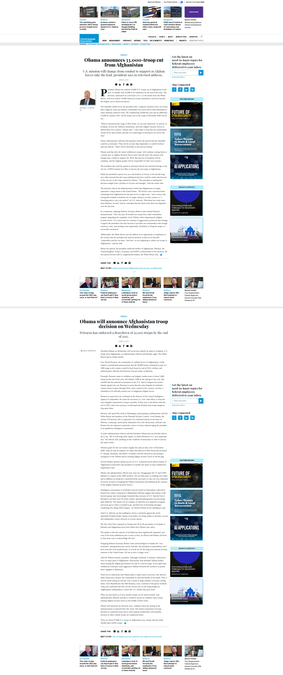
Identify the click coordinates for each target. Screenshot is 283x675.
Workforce (169, 41)
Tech (145, 41)
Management (114, 41)
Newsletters (181, 37)
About (170, 37)
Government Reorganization (98, 44)
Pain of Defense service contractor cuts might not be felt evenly (137, 637)
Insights (183, 41)
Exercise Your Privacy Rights (195, 2)
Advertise (193, 37)
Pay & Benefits (156, 41)
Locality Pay (145, 44)
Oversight (127, 41)
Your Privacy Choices (171, 2)
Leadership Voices (196, 41)
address (139, 95)
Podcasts (152, 37)
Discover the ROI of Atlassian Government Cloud (184, 236)
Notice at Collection (154, 2)
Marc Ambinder (89, 351)
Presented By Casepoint (180, 213)
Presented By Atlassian (180, 240)
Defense (137, 41)
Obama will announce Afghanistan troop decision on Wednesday (137, 268)
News (104, 41)
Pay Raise (134, 44)
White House (116, 44)
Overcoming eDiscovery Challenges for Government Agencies (183, 207)
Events (162, 37)
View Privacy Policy (178, 77)
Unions (126, 44)
